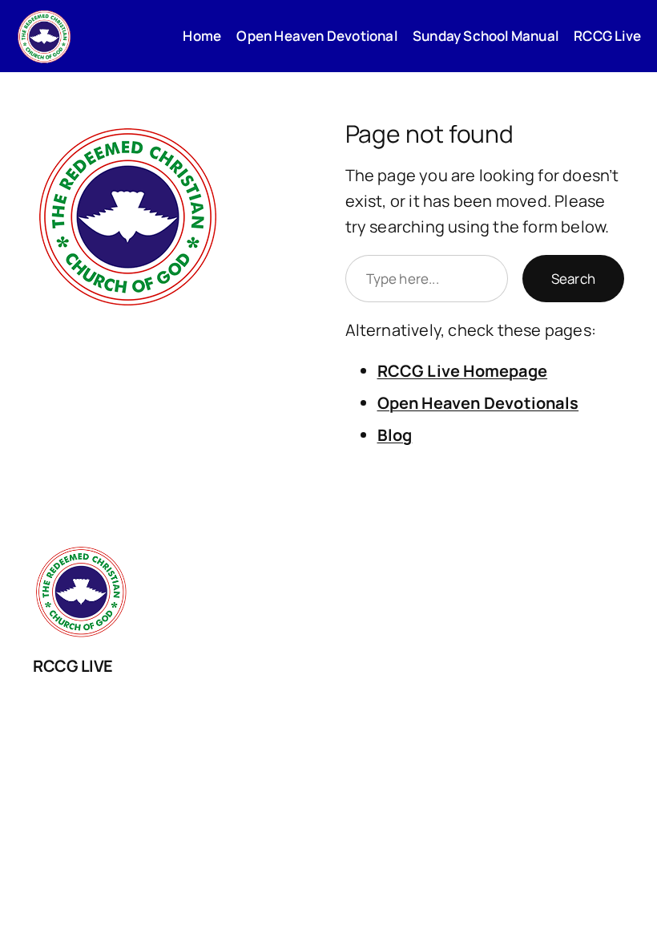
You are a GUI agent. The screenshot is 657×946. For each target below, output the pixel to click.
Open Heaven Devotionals (478, 403)
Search (573, 278)
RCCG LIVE (73, 666)
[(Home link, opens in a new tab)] (44, 36)
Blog (395, 435)
